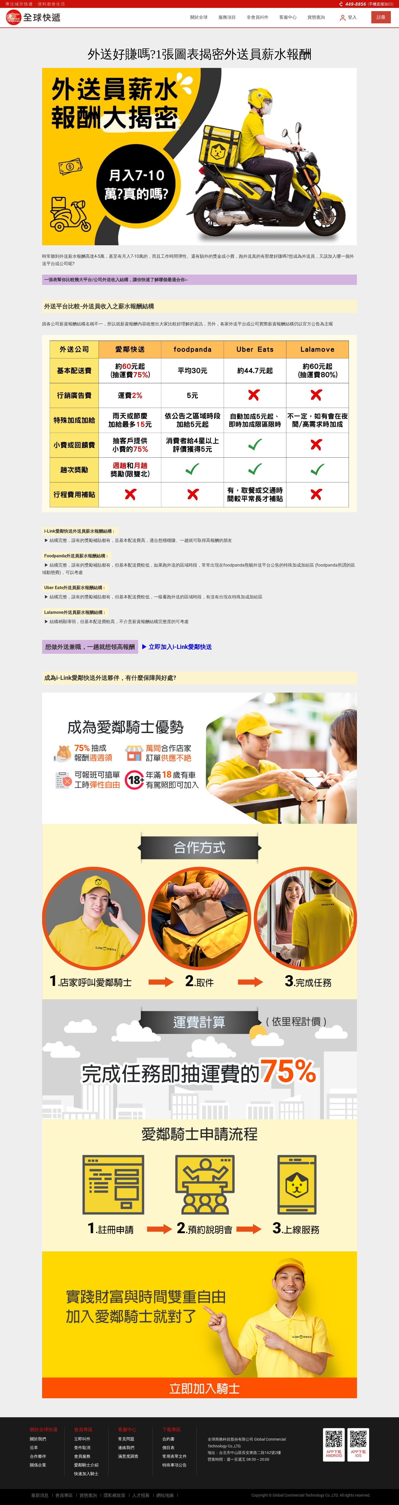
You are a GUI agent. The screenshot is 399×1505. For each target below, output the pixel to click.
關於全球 (199, 17)
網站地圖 (165, 1495)
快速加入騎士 (86, 1473)
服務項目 (227, 17)
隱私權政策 (114, 1495)
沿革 (34, 1447)
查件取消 (82, 1447)
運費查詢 (333, 1497)
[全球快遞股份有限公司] (39, 17)
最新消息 (40, 1495)
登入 (352, 17)
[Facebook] (354, 1497)
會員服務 (82, 1456)
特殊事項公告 (174, 1465)
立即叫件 (82, 1439)
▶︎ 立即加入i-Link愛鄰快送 (176, 646)
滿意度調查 (128, 1456)
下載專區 (171, 1429)
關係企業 (38, 1465)
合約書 (168, 1439)
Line (365, 1497)
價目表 (168, 1447)
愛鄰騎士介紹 (86, 1465)
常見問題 (126, 1439)
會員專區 (83, 1429)
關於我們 (38, 1439)
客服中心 (288, 17)
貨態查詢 (316, 17)
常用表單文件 (174, 1456)
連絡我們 (126, 1447)
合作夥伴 (38, 1456)
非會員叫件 (257, 17)
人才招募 (141, 1495)
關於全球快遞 (44, 1429)
